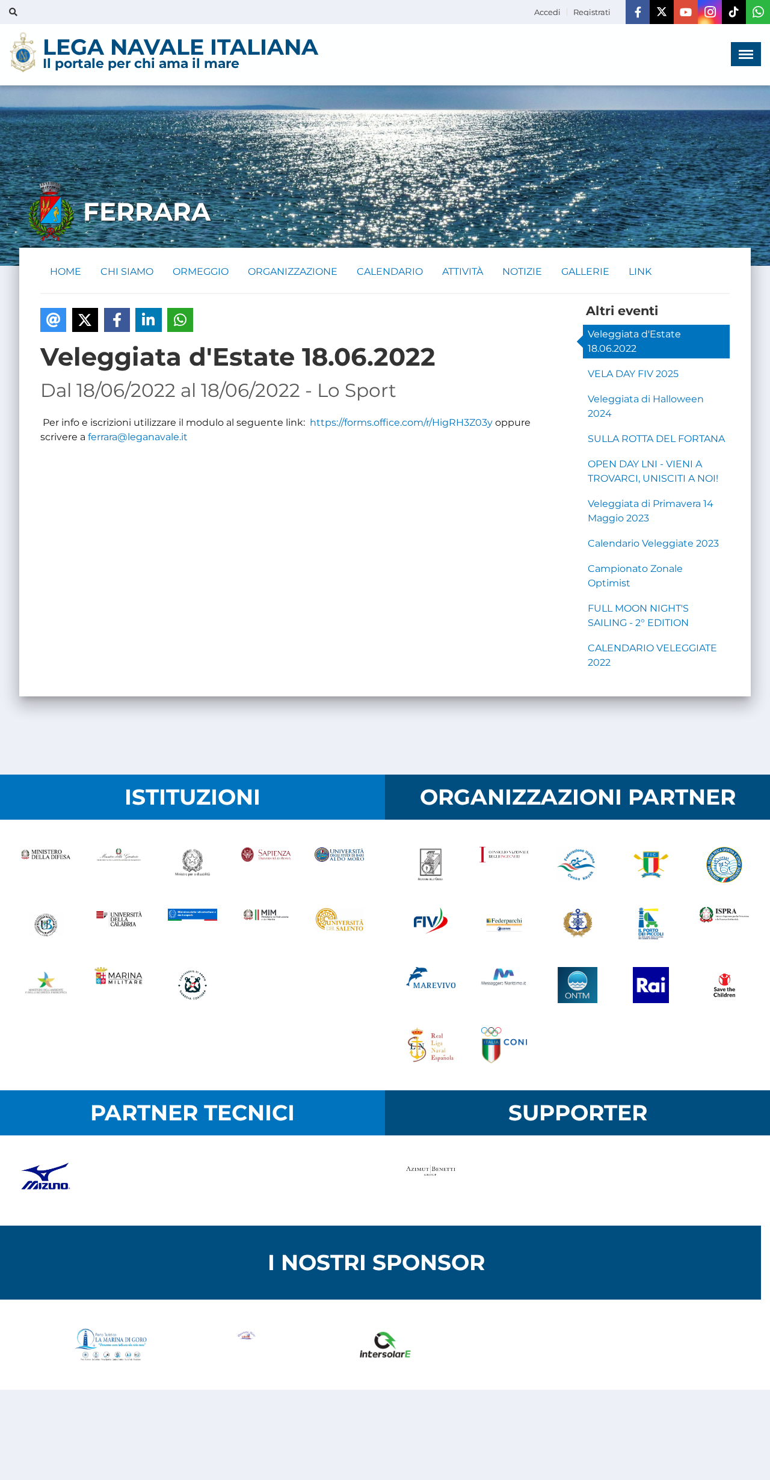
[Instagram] (710, 12)
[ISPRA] (724, 925)
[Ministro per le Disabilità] (192, 865)
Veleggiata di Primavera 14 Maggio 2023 (650, 511)
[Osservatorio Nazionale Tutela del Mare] (577, 985)
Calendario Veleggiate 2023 (653, 543)
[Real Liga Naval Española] (430, 1045)
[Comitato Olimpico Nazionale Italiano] (504, 1045)
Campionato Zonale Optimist (635, 576)
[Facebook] (638, 12)
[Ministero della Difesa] (45, 865)
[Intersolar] (385, 1345)
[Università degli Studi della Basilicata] (45, 925)
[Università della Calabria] (119, 925)
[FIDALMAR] (577, 925)
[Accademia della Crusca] (430, 865)
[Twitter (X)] (662, 12)
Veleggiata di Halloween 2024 (646, 406)
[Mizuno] (45, 1180)
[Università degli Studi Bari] (339, 865)
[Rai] (651, 985)
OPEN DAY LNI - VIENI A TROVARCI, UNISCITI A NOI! (653, 471)
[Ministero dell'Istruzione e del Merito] (266, 925)
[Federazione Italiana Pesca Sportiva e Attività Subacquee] (724, 865)
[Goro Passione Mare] (247, 1345)
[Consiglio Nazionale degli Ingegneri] (504, 865)
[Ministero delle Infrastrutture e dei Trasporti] (192, 925)
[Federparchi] (504, 925)
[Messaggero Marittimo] (504, 985)
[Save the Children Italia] (724, 985)
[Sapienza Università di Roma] (266, 865)
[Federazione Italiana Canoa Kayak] (577, 865)
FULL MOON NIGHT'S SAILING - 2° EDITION (638, 615)
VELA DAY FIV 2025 (633, 373)
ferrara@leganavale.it (138, 437)
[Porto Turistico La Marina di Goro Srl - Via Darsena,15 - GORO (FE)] (110, 1345)
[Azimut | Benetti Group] (430, 1180)
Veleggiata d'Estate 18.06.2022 (634, 341)
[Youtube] (686, 12)
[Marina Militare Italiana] (119, 985)
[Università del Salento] (339, 925)
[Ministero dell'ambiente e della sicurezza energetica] (45, 985)
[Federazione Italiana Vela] (430, 925)
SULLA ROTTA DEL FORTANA (656, 438)
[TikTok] (734, 12)
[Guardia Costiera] (192, 985)
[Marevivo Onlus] (430, 985)
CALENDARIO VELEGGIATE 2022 (652, 655)
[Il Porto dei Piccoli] (651, 925)
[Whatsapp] (758, 12)
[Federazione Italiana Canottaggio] (651, 865)
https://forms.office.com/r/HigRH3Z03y (401, 422)
